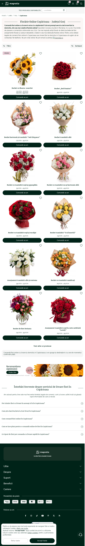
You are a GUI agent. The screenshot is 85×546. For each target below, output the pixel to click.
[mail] (58, 38)
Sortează (78, 46)
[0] (69, 4)
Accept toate (42, 541)
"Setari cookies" (32, 533)
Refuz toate (15, 541)
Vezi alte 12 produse (42, 346)
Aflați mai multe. (22, 528)
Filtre (9, 46)
